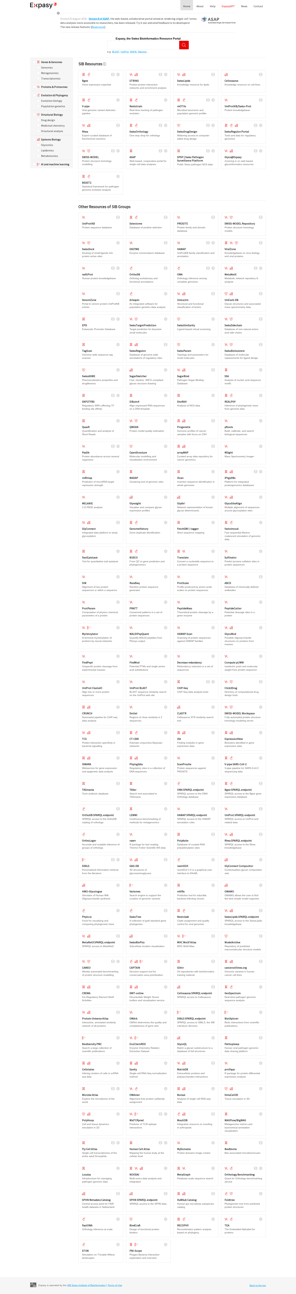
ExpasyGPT (228, 6)
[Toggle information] (104, 64)
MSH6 (133, 51)
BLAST (115, 51)
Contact (258, 6)
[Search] (184, 45)
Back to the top (258, 1285)
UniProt (125, 51)
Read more (98, 27)
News (244, 6)
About (200, 6)
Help (212, 6)
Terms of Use (115, 1285)
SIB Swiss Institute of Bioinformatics (86, 1285)
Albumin (142, 51)
